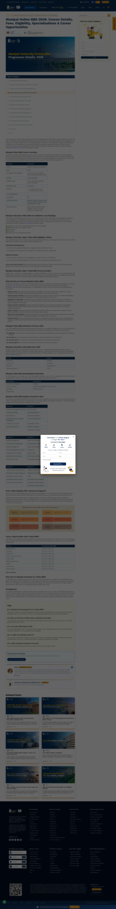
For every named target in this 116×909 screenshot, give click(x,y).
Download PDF (57, 464)
